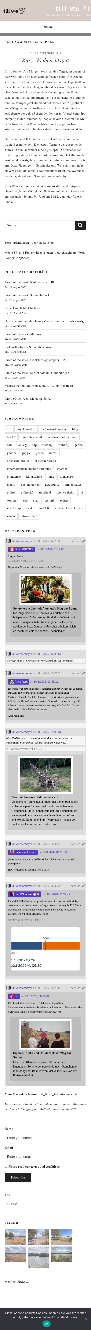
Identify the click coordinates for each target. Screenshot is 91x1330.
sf (82, 492)
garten (78, 445)
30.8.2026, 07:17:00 (52, 549)
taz (16, 996)
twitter (64, 500)
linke (51, 476)
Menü (48, 27)
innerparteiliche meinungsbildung (29, 468)
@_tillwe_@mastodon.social (59, 1094)
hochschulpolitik (18, 460)
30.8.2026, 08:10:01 (37, 996)
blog (75, 429)
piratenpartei (73, 484)
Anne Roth (21, 681)
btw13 (11, 437)
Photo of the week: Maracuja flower (28, 398)
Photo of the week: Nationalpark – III (29, 282)
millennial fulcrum (25, 852)
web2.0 (44, 508)
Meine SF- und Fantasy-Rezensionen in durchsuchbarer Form (45, 252)
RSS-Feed (11, 1204)
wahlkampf (14, 508)
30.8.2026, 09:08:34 (49, 732)
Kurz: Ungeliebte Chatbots (22, 308)
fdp (34, 445)
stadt (36, 500)
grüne (40, 453)
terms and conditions (45, 1166)
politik (11, 492)
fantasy (22, 445)
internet (62, 468)
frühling (63, 445)
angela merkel (26, 429)
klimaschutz (34, 476)
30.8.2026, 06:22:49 (58, 894)
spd (25, 500)
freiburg (47, 445)
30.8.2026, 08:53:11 (46, 681)
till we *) (72, 8)
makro (11, 484)
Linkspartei (67, 476)
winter (11, 516)
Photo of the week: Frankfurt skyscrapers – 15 (35, 360)
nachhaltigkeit (30, 484)
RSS (73, 1109)
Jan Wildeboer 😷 (25, 894)
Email (9, 1147)
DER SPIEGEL (23, 549)
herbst (53, 453)
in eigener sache (45, 460)
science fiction (66, 492)
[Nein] (86, 1319)
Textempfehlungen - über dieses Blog (29, 242)
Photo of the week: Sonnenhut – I (27, 295)
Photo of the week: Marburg (23, 334)
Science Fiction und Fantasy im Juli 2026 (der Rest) (39, 385)
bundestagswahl (31, 437)
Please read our (34, 1166)
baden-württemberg (54, 429)
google (26, 453)
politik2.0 (27, 492)
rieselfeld (45, 492)
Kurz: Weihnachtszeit (45, 60)
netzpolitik (52, 484)
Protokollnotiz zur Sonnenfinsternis (28, 347)
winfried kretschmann (68, 508)
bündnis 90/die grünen (62, 437)
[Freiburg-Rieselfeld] (15, 1237)
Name (9, 1128)
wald (30, 508)
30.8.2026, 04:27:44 (55, 852)
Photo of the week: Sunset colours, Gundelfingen (37, 372)
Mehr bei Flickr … (17, 1281)
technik (50, 500)
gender (11, 453)
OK (47, 1323)
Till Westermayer (21, 541)
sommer (12, 500)
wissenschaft (29, 516)
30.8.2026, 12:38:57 (49, 654)
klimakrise (14, 476)
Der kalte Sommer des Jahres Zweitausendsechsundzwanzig (44, 321)
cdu (9, 445)
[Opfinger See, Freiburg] (38, 1258)
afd (9, 429)
